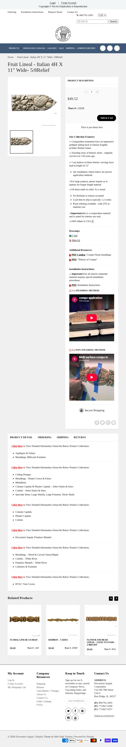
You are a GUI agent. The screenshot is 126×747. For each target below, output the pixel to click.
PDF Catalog (78, 254)
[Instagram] (68, 718)
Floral (93, 640)
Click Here (17, 467)
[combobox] (92, 22)
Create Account (68, 3)
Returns (40, 687)
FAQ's (40, 704)
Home (11, 57)
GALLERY (52, 48)
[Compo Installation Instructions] (70, 285)
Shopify (39, 736)
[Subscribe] (86, 701)
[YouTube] (75, 718)
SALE (61, 48)
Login (53, 3)
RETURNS (80, 437)
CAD (74, 235)
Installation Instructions (32, 12)
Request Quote (55, 12)
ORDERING (44, 437)
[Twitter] (68, 711)
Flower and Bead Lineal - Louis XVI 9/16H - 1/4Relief (64, 642)
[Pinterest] (82, 711)
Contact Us (72, 12)
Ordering (12, 12)
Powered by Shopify (84, 736)
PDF (74, 259)
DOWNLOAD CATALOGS (34, 48)
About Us (41, 694)
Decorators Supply (25, 736)
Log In (11, 680)
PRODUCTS (14, 48)
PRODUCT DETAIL (21, 437)
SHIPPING (70, 48)
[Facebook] (75, 711)
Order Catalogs (44, 701)
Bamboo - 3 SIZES (21, 640)
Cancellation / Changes (48, 690)
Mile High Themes (63, 736)
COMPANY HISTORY (86, 48)
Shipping (41, 683)
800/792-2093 (86, 15)
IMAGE (76, 240)
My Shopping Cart (17, 687)
